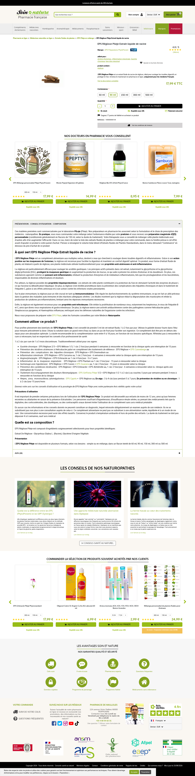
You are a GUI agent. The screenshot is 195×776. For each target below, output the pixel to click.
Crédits (142, 765)
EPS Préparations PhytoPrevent (116, 50)
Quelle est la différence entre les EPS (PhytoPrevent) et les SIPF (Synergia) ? (35, 512)
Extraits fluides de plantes (65, 38)
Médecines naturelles (34, 28)
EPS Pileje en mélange (85, 38)
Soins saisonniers (107, 28)
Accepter (134, 772)
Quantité (101, 101)
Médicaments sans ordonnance (144, 689)
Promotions (176, 28)
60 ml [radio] (102, 95)
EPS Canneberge (139, 349)
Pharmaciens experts (113, 671)
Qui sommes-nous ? (155, 765)
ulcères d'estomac (104, 59)
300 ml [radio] (136, 95)
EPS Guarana (83, 364)
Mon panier (171, 14)
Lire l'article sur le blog (24, 533)
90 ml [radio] (113, 95)
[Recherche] (117, 14)
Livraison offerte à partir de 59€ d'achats (98, 3)
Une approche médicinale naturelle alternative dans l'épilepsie (96, 512)
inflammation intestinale (121, 59)
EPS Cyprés (71, 378)
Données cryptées (51, 689)
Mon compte (133, 14)
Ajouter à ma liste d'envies (153, 63)
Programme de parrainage (82, 689)
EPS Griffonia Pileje (88, 372)
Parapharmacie (92, 28)
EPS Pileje (56, 315)
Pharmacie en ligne (20, 38)
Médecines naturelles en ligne (41, 38)
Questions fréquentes (144, 671)
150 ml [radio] (124, 95)
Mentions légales (83, 765)
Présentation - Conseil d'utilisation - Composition (40, 224)
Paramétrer (145, 772)
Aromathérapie (63, 28)
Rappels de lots (131, 765)
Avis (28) (18, 453)
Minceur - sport (121, 28)
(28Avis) (176, 52)
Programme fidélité (113, 689)
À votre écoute (82, 671)
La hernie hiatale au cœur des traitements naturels (150, 512)
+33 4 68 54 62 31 (103, 721)
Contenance (103, 89)
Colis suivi (51, 671)
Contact (95, 765)
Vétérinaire (148, 28)
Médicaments (78, 28)
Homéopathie (48, 28)
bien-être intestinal (113, 61)
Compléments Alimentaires (20, 28)
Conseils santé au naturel (98, 543)
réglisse (100, 68)
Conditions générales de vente (112, 765)
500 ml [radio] (149, 95)
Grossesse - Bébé (135, 28)
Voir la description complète (108, 81)
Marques (162, 28)
